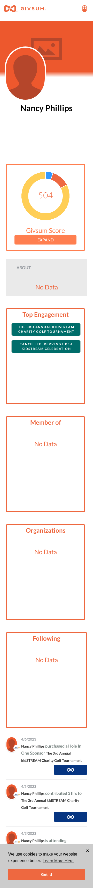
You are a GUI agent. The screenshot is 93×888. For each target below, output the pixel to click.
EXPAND (45, 239)
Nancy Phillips (32, 746)
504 (45, 195)
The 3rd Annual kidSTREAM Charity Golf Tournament (46, 329)
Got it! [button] (46, 874)
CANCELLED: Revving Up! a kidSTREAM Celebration (46, 346)
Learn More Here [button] (58, 861)
